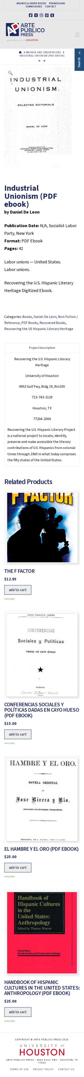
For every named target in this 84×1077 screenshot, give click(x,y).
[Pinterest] (47, 15)
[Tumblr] (53, 15)
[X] (36, 15)
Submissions (34, 6)
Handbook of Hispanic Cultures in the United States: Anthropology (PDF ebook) (42, 988)
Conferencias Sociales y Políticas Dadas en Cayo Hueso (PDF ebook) (41, 710)
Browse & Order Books (31, 3)
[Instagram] (42, 15)
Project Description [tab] (42, 348)
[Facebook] (31, 15)
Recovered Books (52, 322)
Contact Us (66, 1069)
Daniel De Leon (45, 316)
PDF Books (29, 322)
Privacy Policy (43, 1069)
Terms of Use (19, 1069)
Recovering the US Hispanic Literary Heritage (38, 328)
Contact (50, 6)
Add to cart (18, 589)
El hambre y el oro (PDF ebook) (41, 849)
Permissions (57, 3)
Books (27, 316)
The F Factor (19, 571)
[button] (77, 35)
